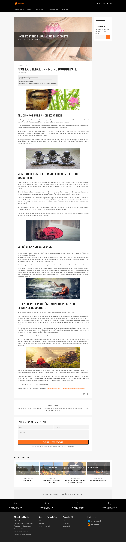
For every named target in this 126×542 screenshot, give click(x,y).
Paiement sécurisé (44, 526)
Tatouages (65, 9)
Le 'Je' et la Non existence (26, 81)
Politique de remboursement (22, 534)
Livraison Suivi (67, 526)
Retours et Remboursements (22, 526)
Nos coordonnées (68, 529)
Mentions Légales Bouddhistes (23, 523)
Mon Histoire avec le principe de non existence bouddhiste (35, 79)
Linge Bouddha (53, 9)
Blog (40, 520)
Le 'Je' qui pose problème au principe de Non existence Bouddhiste (37, 83)
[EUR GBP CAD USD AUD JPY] (99, 4)
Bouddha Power (19, 9)
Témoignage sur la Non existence (28, 77)
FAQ (64, 520)
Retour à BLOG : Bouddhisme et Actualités (63, 494)
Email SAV (66, 523)
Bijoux (29, 9)
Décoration (40, 9)
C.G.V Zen (17, 520)
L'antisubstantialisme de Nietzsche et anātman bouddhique (66, 388)
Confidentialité (18, 529)
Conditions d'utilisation (21, 532)
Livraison (41, 523)
